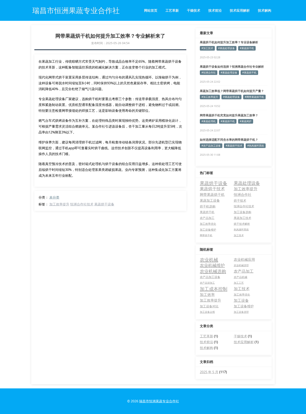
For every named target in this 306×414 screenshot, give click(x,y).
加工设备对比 (209, 306)
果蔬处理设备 (247, 183)
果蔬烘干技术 (212, 188)
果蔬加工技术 (242, 218)
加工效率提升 (59, 204)
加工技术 (239, 235)
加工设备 (241, 300)
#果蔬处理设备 (226, 48)
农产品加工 (207, 218)
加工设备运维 (207, 312)
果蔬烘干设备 (104, 204)
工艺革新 (172, 10)
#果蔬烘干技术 (234, 145)
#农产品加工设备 (211, 145)
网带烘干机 (206, 235)
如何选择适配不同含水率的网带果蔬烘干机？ (229, 140)
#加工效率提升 (210, 97)
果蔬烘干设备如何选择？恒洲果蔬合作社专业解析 (232, 66)
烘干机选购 (207, 206)
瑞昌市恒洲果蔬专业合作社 (159, 401)
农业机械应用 (244, 259)
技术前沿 (215, 10)
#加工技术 (207, 48)
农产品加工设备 (210, 277)
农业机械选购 (213, 271)
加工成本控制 (213, 289)
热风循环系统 (241, 229)
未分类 (54, 197)
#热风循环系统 (255, 145)
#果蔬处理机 (209, 121)
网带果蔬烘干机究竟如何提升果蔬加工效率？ (229, 115)
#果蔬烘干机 (247, 48)
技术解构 (264, 10)
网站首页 (150, 10)
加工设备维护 (208, 229)
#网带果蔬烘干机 (254, 97)
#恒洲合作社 (209, 72)
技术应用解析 (240, 10)
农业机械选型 (241, 265)
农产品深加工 (207, 283)
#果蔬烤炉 (245, 121)
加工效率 (207, 294)
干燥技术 (193, 10)
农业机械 (209, 259)
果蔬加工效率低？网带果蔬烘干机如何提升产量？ (232, 91)
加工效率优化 (208, 224)
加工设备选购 (242, 212)
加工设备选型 (241, 312)
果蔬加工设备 (210, 200)
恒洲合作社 (242, 194)
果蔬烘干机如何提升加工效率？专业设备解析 (229, 42)
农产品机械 (240, 277)
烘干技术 (240, 200)
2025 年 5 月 (209, 372)
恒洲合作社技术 (81, 204)
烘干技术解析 (242, 224)
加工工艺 (239, 283)
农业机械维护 (212, 265)
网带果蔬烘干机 (212, 194)
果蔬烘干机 (207, 212)
